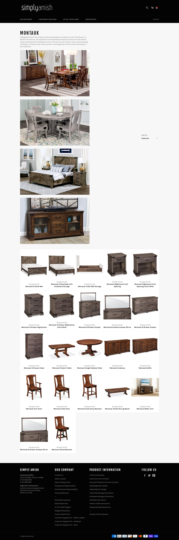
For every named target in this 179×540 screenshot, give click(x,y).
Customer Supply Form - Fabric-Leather (70, 518)
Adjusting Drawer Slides (99, 486)
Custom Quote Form (62, 514)
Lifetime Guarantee (97, 475)
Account (156, 19)
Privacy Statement (62, 493)
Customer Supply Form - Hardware (68, 521)
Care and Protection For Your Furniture (104, 482)
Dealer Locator (60, 479)
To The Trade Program (63, 507)
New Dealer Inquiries (62, 500)
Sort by (144, 135)
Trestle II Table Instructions (100, 503)
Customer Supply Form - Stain (66, 525)
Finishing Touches (48, 19)
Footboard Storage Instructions (101, 496)
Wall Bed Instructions (98, 500)
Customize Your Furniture (99, 479)
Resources (91, 19)
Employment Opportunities (65, 486)
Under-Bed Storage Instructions (101, 493)
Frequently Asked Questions (100, 507)
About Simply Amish (62, 482)
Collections (26, 19)
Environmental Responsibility (66, 489)
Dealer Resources (61, 503)
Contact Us (59, 475)
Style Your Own (71, 19)
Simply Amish (29, 536)
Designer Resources (62, 511)
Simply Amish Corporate (99, 514)
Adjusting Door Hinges (98, 489)
